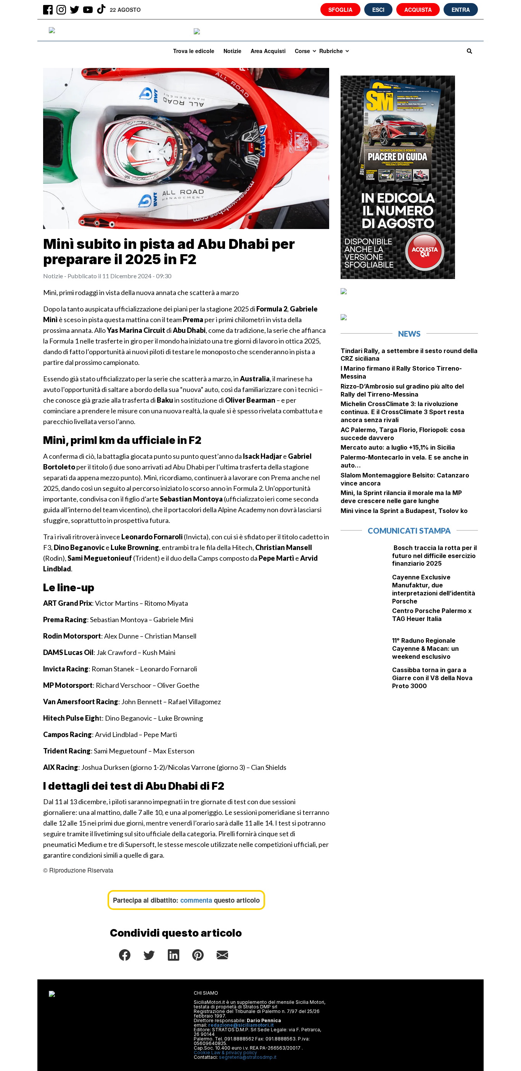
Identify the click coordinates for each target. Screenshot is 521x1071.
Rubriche (331, 51)
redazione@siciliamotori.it (240, 1025)
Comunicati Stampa (409, 530)
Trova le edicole (193, 51)
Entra (461, 9)
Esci (378, 9)
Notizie (232, 51)
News (409, 333)
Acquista (418, 9)
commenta (196, 900)
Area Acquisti (268, 51)
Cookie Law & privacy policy (225, 1052)
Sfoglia (340, 9)
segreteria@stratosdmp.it (248, 1057)
